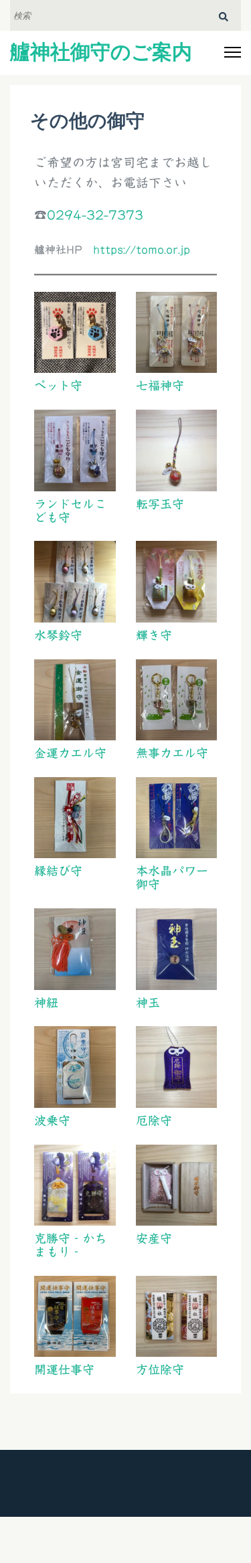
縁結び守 (58, 871)
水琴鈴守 (58, 635)
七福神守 (160, 386)
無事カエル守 (172, 753)
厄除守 (154, 1121)
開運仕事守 (64, 1370)
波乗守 (52, 1121)
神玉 (148, 1003)
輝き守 (154, 635)
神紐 (46, 1003)
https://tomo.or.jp (141, 249)
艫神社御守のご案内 (101, 52)
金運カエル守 (70, 753)
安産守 (154, 1238)
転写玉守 (160, 504)
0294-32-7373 (95, 215)
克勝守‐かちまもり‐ (70, 1245)
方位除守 (160, 1370)
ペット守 (58, 386)
